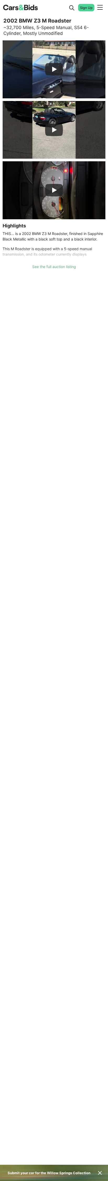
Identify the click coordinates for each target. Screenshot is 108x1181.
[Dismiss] (100, 1173)
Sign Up (86, 8)
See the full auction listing (54, 266)
